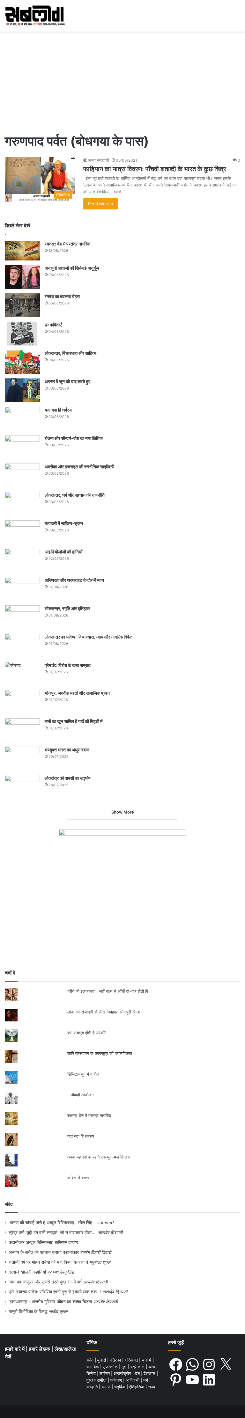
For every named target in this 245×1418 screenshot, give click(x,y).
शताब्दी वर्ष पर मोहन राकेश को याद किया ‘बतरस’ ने (48, 1262)
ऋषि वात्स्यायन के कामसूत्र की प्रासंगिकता (99, 1053)
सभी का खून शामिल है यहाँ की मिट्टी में (73, 721)
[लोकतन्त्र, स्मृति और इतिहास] (22, 617)
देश (138, 1373)
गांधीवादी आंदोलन (80, 1094)
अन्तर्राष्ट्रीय (123, 1373)
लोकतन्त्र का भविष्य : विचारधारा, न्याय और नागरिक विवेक (88, 637)
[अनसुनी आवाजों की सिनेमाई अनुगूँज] (22, 277)
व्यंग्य (152, 1366)
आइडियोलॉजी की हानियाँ (63, 551)
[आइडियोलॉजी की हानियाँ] (22, 561)
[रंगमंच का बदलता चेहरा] (22, 305)
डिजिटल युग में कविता (83, 1074)
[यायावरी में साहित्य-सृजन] (22, 532)
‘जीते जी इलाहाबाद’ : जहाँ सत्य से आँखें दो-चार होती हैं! (107, 991)
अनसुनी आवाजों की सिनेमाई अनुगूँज (72, 268)
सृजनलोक (111, 1366)
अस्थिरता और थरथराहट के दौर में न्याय (74, 580)
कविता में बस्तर (78, 1177)
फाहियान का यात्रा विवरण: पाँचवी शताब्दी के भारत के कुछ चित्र (154, 169)
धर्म (146, 1380)
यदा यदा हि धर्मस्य (58, 410)
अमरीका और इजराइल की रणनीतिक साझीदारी (79, 466)
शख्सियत (132, 1360)
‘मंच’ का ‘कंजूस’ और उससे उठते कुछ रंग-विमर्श (45, 1281)
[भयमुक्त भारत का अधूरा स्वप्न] (22, 759)
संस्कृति (92, 1386)
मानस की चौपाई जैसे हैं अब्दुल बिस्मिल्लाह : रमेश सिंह (52, 1222)
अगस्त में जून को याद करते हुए (68, 381)
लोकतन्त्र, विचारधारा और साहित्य (70, 353)
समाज (106, 1386)
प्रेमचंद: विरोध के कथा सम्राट (68, 665)
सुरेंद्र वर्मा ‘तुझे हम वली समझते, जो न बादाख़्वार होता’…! (53, 1232)
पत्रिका (116, 1360)
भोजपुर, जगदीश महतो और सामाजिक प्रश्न (77, 693)
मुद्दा (125, 1366)
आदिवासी (133, 1380)
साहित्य (105, 1373)
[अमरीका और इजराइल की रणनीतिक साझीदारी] (22, 475)
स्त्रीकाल (138, 1366)
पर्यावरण (116, 1380)
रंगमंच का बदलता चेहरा (62, 296)
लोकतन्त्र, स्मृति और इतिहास (67, 608)
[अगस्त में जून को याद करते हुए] (22, 390)
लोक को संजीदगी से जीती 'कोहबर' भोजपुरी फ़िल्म (103, 1011)
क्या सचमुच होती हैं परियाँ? (86, 1032)
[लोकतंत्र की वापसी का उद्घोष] (22, 787)
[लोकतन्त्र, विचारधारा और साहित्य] (22, 362)
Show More (122, 812)
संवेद (9, 1204)
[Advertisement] (122, 79)
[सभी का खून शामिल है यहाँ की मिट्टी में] (22, 730)
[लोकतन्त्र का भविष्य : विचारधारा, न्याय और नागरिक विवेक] (22, 646)
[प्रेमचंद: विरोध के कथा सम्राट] (22, 674)
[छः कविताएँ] (22, 334)
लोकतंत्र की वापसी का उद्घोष (68, 778)
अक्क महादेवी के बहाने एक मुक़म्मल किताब (98, 1156)
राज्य (151, 1386)
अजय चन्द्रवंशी (98, 160)
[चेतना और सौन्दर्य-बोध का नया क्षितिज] (22, 447)
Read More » (100, 203)
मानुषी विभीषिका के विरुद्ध (28, 1311)
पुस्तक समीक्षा (97, 1380)
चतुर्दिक (120, 1386)
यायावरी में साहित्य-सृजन (65, 523)
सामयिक (93, 1366)
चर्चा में (147, 1360)
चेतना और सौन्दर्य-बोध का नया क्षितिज (74, 438)
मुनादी (102, 1360)
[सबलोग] (35, 15)
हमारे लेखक (40, 1349)
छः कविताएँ (53, 324)
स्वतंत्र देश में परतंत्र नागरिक (67, 243)
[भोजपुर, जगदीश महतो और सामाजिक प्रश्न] (22, 702)
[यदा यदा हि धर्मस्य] (22, 419)
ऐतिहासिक (137, 1386)
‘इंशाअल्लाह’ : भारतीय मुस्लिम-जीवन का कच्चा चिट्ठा (50, 1301)
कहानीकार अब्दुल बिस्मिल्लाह (31, 1242)
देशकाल (150, 1373)
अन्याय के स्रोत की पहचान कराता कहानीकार (44, 1252)
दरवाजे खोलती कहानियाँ (27, 1272)
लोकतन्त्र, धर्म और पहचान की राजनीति (75, 495)
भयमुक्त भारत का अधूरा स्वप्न (67, 749)
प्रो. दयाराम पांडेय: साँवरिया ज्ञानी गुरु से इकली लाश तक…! (55, 1291)
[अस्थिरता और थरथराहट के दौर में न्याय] (22, 589)
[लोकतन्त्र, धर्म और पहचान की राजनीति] (22, 504)
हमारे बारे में (15, 1349)
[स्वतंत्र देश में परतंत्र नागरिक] (22, 250)
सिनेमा (91, 1373)
